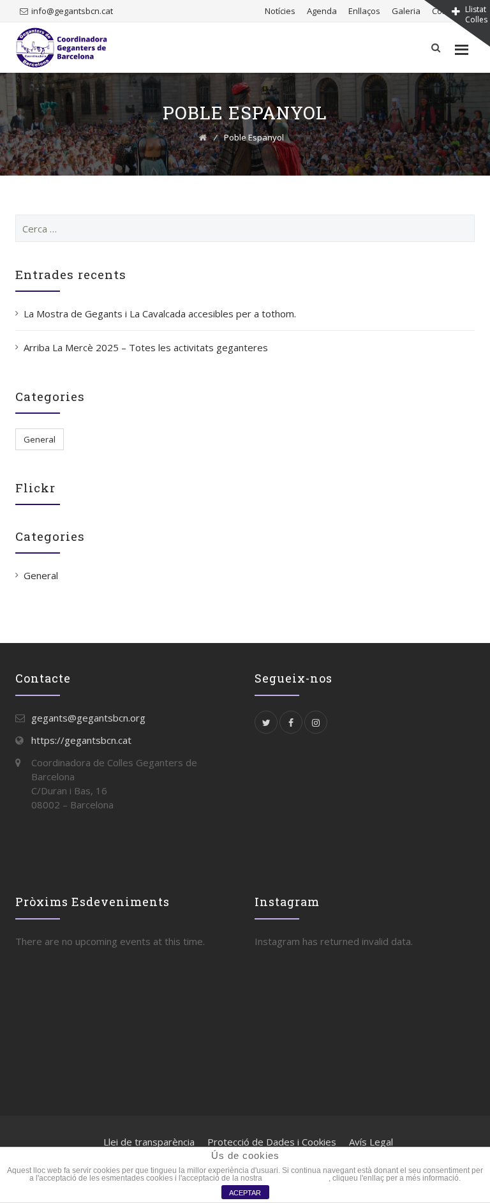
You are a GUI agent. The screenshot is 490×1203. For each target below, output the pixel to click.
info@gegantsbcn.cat (72, 11)
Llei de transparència (149, 1141)
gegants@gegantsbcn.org (88, 717)
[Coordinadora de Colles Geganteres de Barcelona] (61, 47)
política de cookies (296, 1178)
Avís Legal (371, 1141)
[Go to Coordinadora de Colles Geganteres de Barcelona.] (203, 137)
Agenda (322, 11)
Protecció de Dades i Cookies (271, 1141)
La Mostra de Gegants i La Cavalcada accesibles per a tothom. (160, 313)
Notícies (280, 11)
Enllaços (364, 11)
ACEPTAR (245, 1193)
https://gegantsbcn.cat (81, 740)
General (40, 439)
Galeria (406, 11)
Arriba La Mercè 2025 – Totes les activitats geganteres (146, 347)
